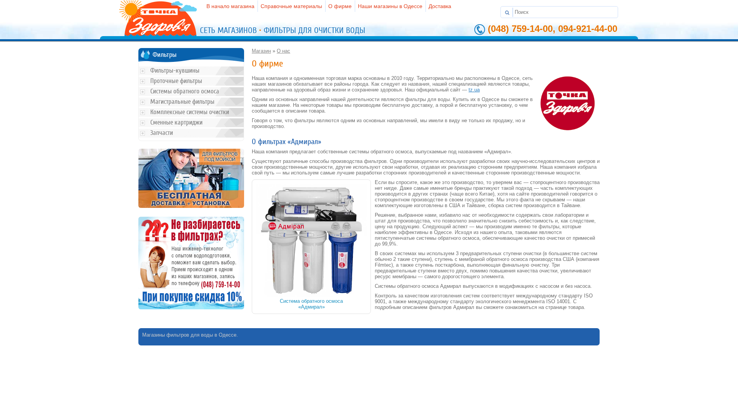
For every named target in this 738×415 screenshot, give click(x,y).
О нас (283, 51)
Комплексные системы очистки (189, 112)
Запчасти (161, 132)
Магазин (261, 51)
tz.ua (474, 90)
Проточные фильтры (176, 81)
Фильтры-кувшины (174, 70)
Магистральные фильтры (182, 101)
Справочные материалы (291, 6)
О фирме (340, 6)
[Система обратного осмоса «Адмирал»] (311, 295)
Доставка (440, 6)
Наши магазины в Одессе (390, 6)
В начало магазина (230, 6)
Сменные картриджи (176, 122)
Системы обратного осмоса (184, 91)
